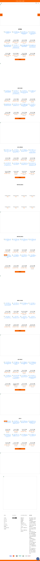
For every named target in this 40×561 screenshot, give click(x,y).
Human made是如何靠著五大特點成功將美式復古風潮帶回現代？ (32, 536)
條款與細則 (22, 520)
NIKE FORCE (5, 521)
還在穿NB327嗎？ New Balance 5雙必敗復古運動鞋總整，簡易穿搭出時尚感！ (32, 532)
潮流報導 (5, 528)
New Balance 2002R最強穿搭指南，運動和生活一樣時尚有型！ (32, 528)
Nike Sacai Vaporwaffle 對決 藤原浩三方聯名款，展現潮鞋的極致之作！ (32, 525)
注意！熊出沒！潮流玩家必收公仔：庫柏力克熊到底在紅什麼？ (32, 552)
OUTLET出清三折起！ (6, 527)
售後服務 (22, 521)
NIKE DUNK (5, 519)
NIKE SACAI (5, 520)
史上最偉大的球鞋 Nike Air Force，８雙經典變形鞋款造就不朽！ (32, 545)
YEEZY (4, 522)
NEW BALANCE (6, 525)
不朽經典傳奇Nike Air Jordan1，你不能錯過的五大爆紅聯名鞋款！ (32, 539)
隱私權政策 (22, 519)
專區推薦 (5, 526)
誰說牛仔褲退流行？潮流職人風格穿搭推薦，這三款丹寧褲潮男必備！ (32, 519)
